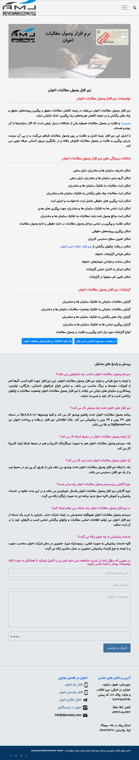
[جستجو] (133, 7)
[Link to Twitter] (21, 755)
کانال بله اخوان (74, 684)
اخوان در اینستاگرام (70, 707)
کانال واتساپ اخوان (71, 692)
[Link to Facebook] (11, 755)
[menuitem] (133, 7)
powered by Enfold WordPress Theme (47, 750)
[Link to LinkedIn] (16, 755)
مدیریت (126, 123)
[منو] (126, 7)
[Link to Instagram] (26, 755)
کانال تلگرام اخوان (70, 700)
